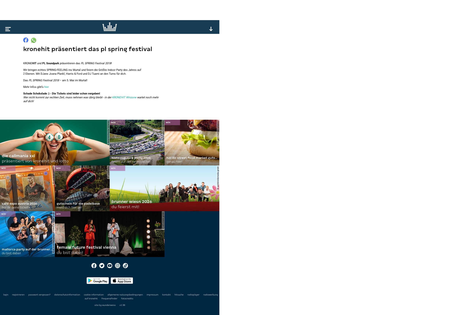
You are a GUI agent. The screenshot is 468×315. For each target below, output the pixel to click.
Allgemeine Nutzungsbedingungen (125, 294)
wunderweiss (109, 305)
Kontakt (166, 294)
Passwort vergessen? (39, 294)
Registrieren (18, 294)
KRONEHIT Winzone (124, 97)
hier (46, 87)
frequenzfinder (109, 298)
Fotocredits (127, 298)
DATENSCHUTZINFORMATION (67, 294)
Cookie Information (94, 294)
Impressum (153, 294)
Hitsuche (179, 294)
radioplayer (193, 294)
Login (5, 294)
